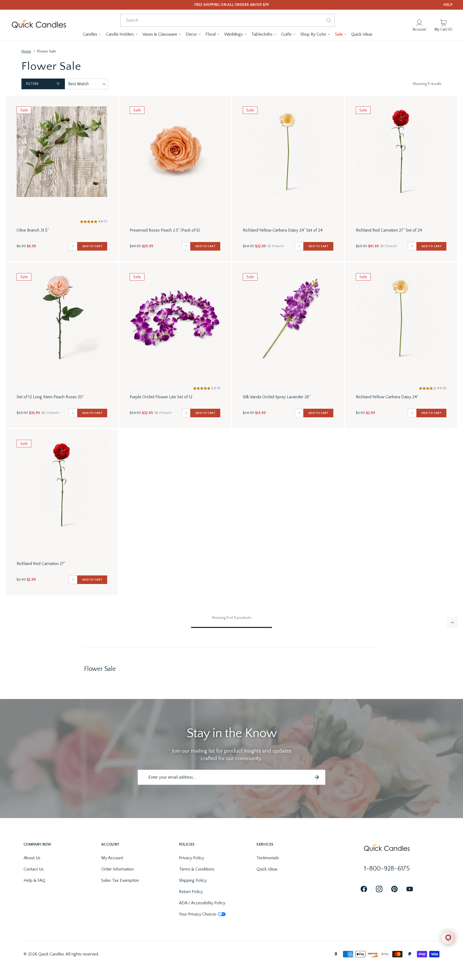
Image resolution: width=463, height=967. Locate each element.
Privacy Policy (191, 858)
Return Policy (191, 891)
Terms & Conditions (196, 869)
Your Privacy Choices (197, 914)
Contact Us (34, 869)
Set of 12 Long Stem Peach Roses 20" (50, 397)
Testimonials (267, 858)
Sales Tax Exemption (120, 880)
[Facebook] (364, 889)
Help (447, 5)
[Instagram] (379, 889)
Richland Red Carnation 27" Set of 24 (389, 230)
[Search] (329, 20)
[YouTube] (409, 889)
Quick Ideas (267, 869)
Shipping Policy (193, 880)
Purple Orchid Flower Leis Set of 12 (161, 397)
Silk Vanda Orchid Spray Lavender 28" (276, 397)
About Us (32, 858)
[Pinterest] (394, 889)
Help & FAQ (34, 880)
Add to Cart (92, 246)
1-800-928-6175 (387, 868)
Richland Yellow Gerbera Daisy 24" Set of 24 (283, 230)
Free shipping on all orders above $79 (231, 5)
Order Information (117, 869)
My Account (112, 858)
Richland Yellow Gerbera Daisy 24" (387, 397)
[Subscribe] (316, 777)
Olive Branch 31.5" (33, 230)
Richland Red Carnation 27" (41, 563)
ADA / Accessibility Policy (202, 903)
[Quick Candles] (39, 25)
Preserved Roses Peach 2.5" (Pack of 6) (165, 230)
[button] (92, 34)
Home (26, 51)
